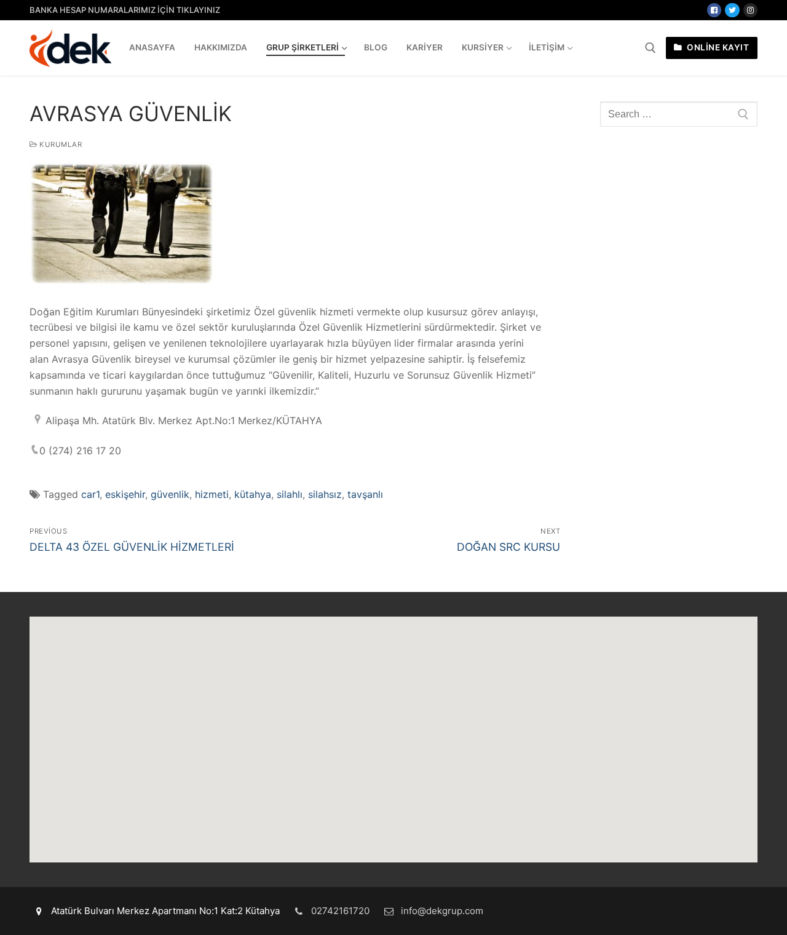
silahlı (290, 494)
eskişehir (125, 494)
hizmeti (212, 494)
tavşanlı (365, 494)
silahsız (325, 494)
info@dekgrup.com (442, 911)
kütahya (252, 494)
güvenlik (170, 494)
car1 (90, 494)
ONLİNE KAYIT (717, 47)
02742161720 (340, 911)
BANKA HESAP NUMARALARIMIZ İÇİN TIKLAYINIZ (125, 10)
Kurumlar (60, 144)
